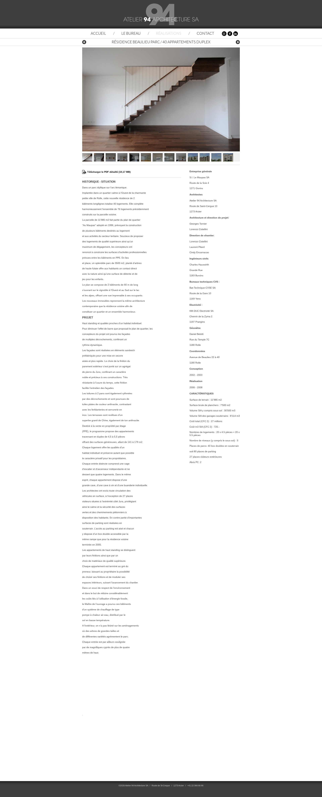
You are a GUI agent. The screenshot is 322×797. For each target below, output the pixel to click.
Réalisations (168, 33)
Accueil (98, 33)
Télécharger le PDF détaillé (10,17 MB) (109, 172)
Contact (205, 33)
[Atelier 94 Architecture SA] (161, 14)
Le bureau (131, 33)
